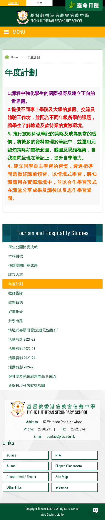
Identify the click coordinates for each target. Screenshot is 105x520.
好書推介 (15, 312)
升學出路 (15, 321)
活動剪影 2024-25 (21, 367)
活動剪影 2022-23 (21, 349)
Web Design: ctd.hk (52, 514)
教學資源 (15, 302)
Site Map (61, 476)
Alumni (11, 466)
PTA (58, 455)
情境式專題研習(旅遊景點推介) (33, 330)
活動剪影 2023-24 (21, 358)
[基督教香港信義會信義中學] (52, 24)
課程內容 (15, 275)
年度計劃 (15, 284)
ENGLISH (13, 3)
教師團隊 (15, 293)
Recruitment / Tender (21, 476)
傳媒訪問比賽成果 (23, 265)
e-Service (62, 487)
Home (14, 57)
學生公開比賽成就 (23, 247)
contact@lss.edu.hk (61, 436)
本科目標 (15, 256)
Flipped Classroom (68, 466)
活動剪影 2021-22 (21, 339)
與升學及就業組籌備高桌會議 (32, 376)
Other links (14, 487)
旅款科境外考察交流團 (26, 385)
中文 (39, 3)
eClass (11, 455)
